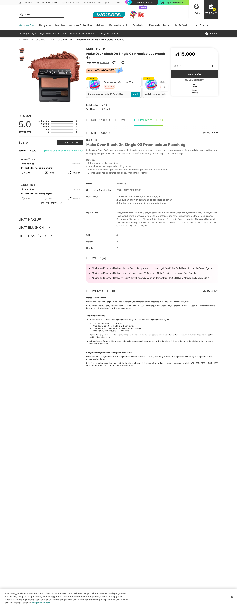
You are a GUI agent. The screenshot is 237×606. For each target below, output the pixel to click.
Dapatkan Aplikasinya (70, 2)
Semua (22, 150)
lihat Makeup (30, 219)
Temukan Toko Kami (92, 2)
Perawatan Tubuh (160, 25)
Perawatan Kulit (118, 25)
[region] (118, 597)
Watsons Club (27, 25)
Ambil (135, 94)
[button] (211, 9)
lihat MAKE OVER (33, 236)
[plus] (212, 66)
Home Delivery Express (100, 335)
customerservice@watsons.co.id (118, 365)
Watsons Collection (80, 25)
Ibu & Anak (181, 25)
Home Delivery (96, 319)
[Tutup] (231, 597)
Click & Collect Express (99, 341)
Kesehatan (138, 25)
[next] (164, 87)
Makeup (100, 25)
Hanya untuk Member (52, 25)
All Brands (202, 25)
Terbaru (32, 150)
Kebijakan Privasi (41, 602)
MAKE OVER (95, 49)
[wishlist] (114, 62)
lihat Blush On (31, 227)
